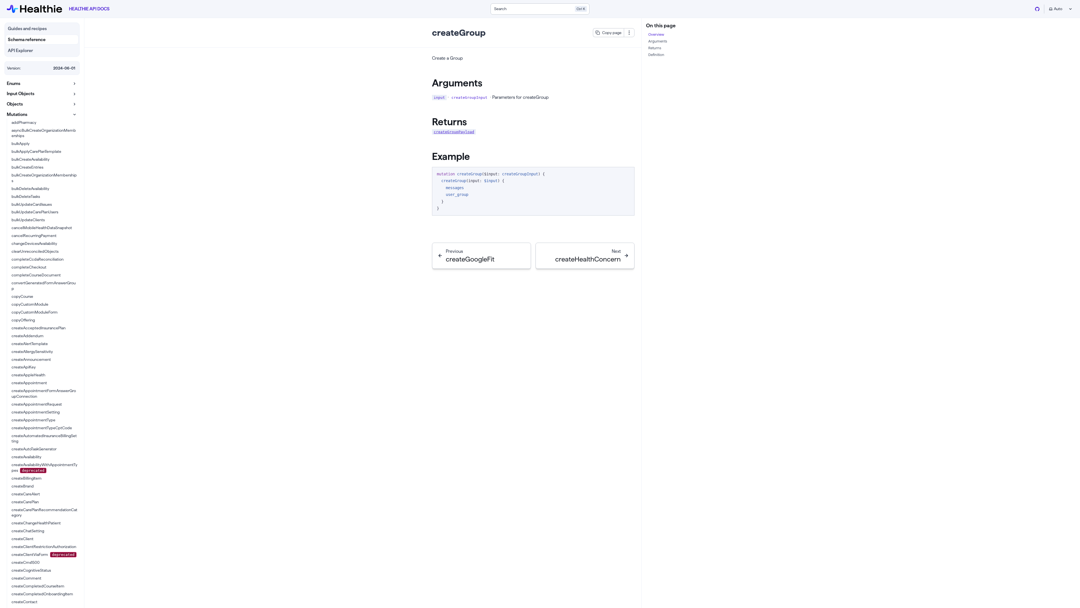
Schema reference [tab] (27, 39)
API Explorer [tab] (20, 50)
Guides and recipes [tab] (27, 28)
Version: (14, 68)
